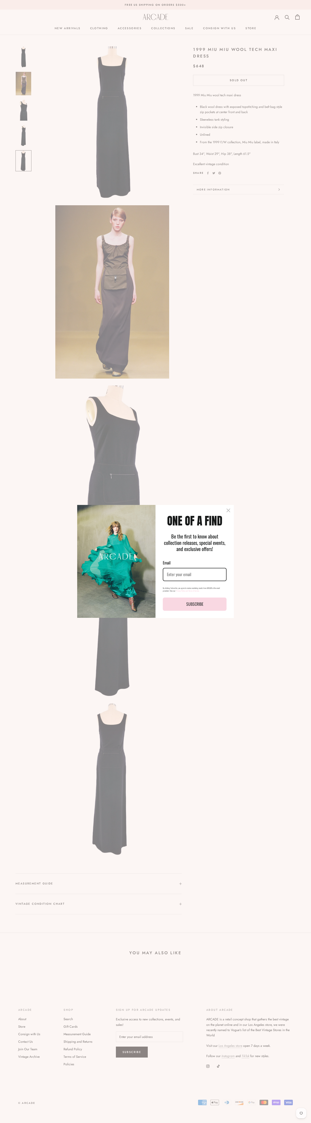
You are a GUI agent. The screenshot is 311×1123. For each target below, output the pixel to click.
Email (167, 563)
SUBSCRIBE (194, 604)
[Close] (228, 510)
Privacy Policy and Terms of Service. (187, 590)
